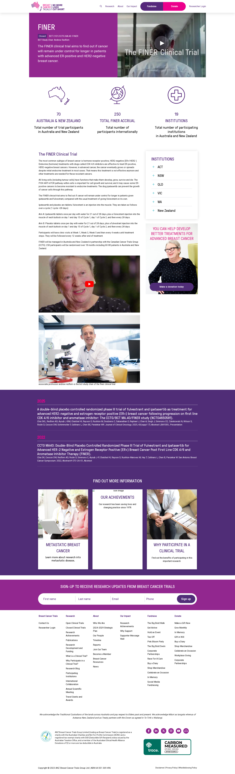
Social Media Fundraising (153, 683)
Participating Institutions (72, 675)
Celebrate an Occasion (158, 672)
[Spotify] (186, 731)
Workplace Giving (182, 655)
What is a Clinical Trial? (76, 656)
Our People (98, 635)
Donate (174, 6)
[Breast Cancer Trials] (48, 6)
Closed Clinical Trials (76, 627)
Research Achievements (72, 634)
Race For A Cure (155, 658)
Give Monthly (180, 627)
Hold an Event (153, 632)
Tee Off (151, 637)
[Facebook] (148, 731)
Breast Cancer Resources (99, 660)
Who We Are (99, 623)
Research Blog (73, 668)
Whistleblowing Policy (188, 768)
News (96, 666)
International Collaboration (72, 683)
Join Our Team (100, 649)
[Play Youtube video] (89, 284)
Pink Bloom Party (155, 641)
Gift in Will (179, 637)
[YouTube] (178, 731)
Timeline (97, 640)
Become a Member (102, 654)
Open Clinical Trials (75, 623)
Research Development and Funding (74, 648)
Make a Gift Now (182, 623)
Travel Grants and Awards (74, 698)
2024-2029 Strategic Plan (103, 629)
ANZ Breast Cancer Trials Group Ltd (72, 768)
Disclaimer (159, 768)
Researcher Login (197, 6)
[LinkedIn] (156, 731)
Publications (72, 640)
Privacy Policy (171, 768)
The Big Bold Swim (156, 646)
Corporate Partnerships (153, 652)
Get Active (152, 627)
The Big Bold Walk (156, 623)
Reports (97, 645)
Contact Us (44, 623)
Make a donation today (172, 286)
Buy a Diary (152, 663)
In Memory (152, 677)
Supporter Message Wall (129, 637)
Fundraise (151, 6)
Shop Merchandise (156, 668)
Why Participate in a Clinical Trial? (75, 662)
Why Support (126, 631)
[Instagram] (171, 731)
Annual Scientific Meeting (73, 690)
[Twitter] (163, 731)
